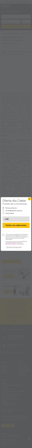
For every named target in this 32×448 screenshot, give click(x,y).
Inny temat (10, 213)
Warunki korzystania (11, 244)
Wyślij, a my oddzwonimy (16, 225)
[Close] (29, 199)
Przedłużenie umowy (14, 210)
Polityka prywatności (17, 242)
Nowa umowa (11, 208)
